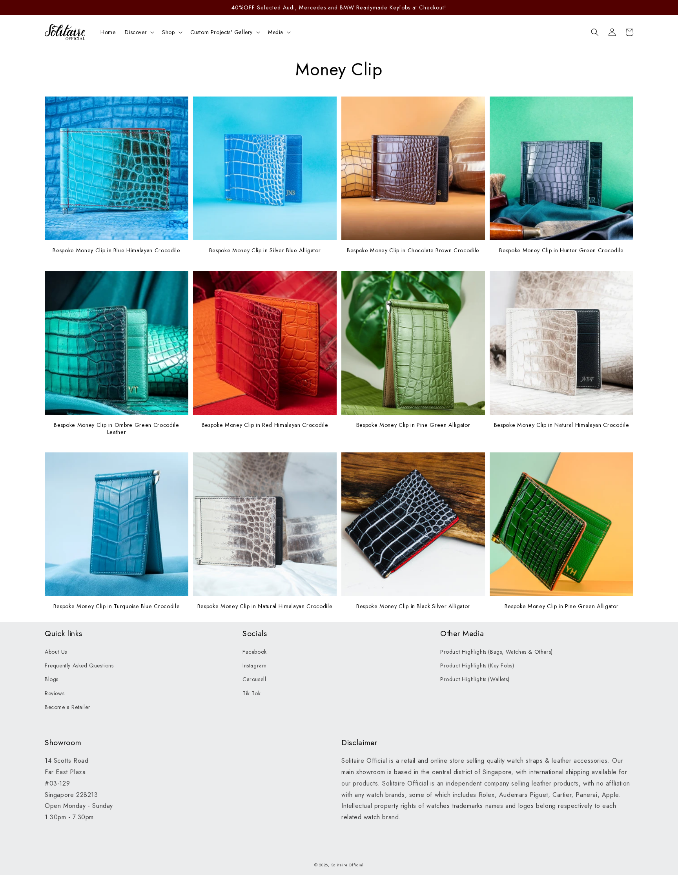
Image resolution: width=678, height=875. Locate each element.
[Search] (594, 32)
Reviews (54, 693)
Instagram (254, 665)
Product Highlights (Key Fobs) (477, 665)
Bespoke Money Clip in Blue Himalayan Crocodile (116, 250)
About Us (56, 652)
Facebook (254, 652)
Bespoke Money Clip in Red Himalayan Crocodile (265, 424)
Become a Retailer (67, 707)
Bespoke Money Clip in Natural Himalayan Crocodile (561, 424)
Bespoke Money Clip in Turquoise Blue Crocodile (116, 606)
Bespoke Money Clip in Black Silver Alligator (413, 606)
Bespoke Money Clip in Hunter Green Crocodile (561, 250)
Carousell (254, 679)
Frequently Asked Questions (79, 665)
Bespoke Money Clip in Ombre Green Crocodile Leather (116, 428)
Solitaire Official (347, 865)
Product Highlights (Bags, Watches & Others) (496, 652)
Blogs (51, 679)
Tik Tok (251, 693)
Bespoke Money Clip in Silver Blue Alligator (265, 250)
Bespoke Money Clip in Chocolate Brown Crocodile (413, 250)
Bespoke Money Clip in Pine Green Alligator (413, 424)
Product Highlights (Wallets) (475, 679)
